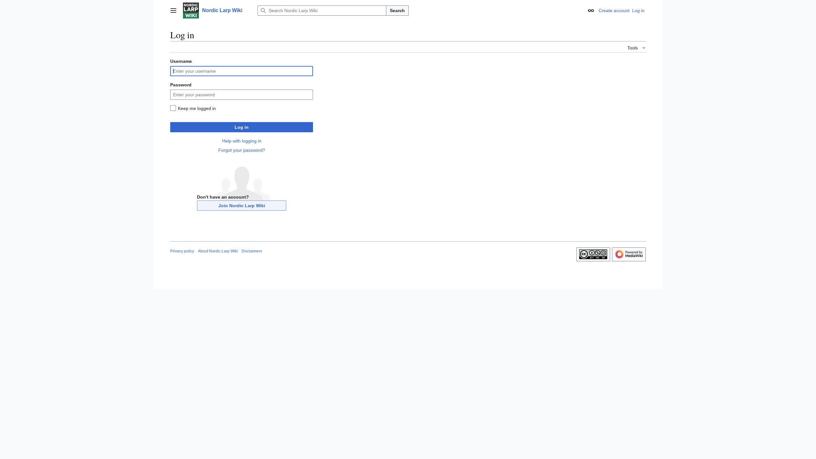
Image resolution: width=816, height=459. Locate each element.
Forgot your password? (241, 150)
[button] (173, 10)
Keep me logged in (197, 108)
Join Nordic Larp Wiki (241, 205)
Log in (242, 127)
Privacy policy (182, 251)
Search (397, 10)
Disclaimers (252, 251)
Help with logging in (241, 140)
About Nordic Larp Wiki (218, 251)
